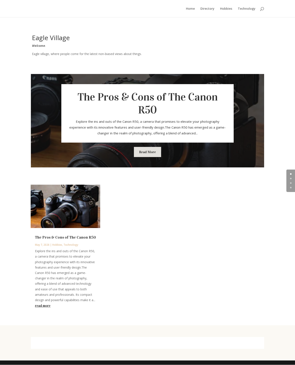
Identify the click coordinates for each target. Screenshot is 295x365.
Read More (147, 152)
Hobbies (226, 9)
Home (190, 9)
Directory (207, 9)
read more (43, 306)
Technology (246, 9)
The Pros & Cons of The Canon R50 (148, 103)
